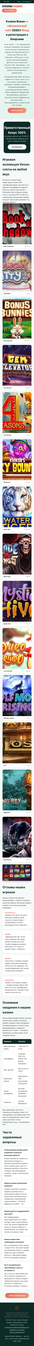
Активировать (17, 147)
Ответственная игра (17, 1332)
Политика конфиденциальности (17, 1327)
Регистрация (26, 1)
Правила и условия (16, 1330)
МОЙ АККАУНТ (9, 10)
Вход (19, 1)
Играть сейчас (17, 110)
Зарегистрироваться (17, 1295)
